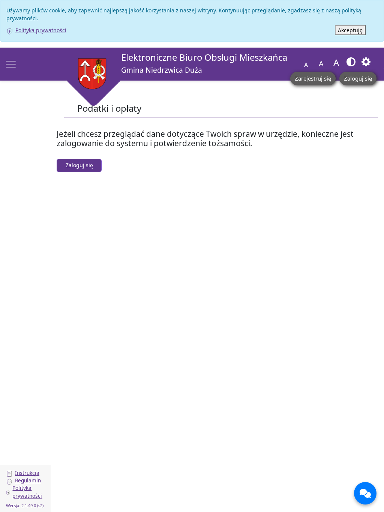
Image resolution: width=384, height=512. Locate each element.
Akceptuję (350, 30)
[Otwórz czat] (365, 493)
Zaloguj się (358, 78)
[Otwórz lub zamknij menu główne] (11, 64)
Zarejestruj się (313, 78)
